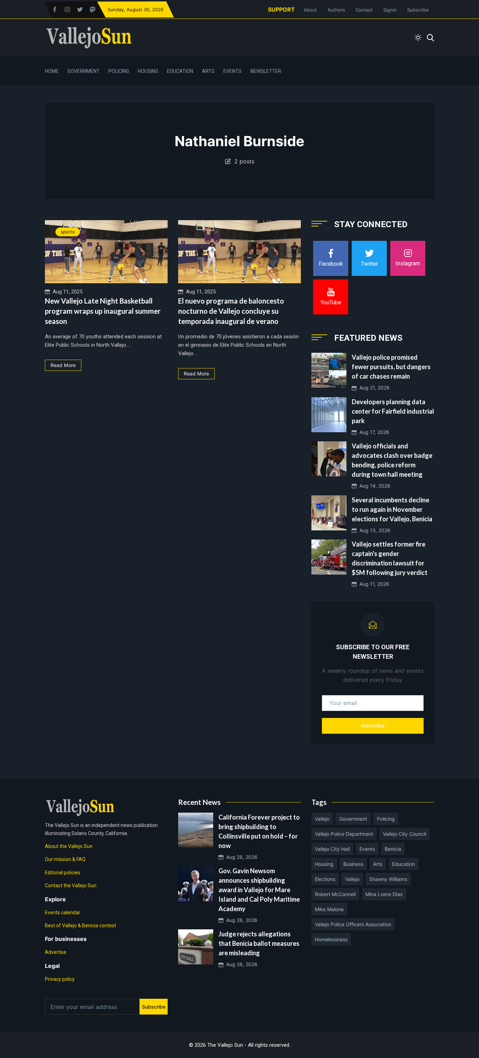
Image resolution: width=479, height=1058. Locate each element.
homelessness (331, 939)
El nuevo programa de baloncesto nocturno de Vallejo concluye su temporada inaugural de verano (231, 311)
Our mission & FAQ (65, 859)
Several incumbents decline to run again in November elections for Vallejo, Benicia (392, 509)
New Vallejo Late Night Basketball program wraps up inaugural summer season (103, 311)
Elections (325, 879)
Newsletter (265, 71)
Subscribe (418, 10)
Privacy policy (60, 979)
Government (83, 71)
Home (52, 71)
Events (232, 71)
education (403, 864)
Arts (208, 71)
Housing (148, 71)
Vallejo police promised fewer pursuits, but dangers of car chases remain (391, 366)
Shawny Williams (388, 879)
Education (180, 71)
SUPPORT (281, 9)
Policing (118, 71)
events (367, 849)
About (310, 10)
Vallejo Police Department (344, 834)
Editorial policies (62, 872)
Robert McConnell (335, 894)
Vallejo (322, 819)
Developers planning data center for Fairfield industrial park (393, 411)
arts (377, 864)
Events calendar (62, 912)
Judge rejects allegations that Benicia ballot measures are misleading (258, 943)
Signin (390, 10)
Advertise (55, 952)
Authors (336, 10)
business (353, 864)
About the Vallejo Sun (69, 846)
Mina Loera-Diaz (384, 894)
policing (386, 819)
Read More (63, 365)
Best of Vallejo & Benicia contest (80, 925)
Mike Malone (329, 909)
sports (68, 232)
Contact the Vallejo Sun (70, 885)
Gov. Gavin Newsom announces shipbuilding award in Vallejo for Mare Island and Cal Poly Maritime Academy (259, 890)
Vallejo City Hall (332, 849)
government (353, 819)
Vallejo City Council (404, 834)
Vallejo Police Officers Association (353, 924)
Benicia (393, 849)
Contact (364, 10)
